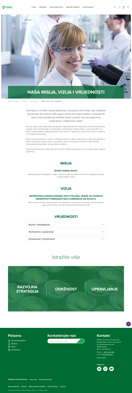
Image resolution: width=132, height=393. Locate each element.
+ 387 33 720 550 (109, 352)
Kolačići (24, 386)
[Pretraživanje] (115, 7)
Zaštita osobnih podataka (37, 386)
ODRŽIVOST (66, 289)
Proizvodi (42, 7)
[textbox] (66, 341)
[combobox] (65, 341)
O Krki (34, 7)
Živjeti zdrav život (56, 7)
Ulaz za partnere (52, 386)
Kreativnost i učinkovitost (42, 239)
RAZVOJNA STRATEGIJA (27, 289)
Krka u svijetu (101, 358)
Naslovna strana (13, 101)
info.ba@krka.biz (107, 355)
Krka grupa (34, 101)
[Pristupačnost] (128, 7)
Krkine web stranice (45, 379)
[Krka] (7, 7)
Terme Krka (33, 379)
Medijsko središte (72, 7)
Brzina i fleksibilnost (39, 224)
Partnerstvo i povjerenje (41, 231)
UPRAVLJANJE (105, 289)
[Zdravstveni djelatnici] (119, 7)
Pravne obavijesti (14, 386)
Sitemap (63, 386)
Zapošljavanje (88, 7)
